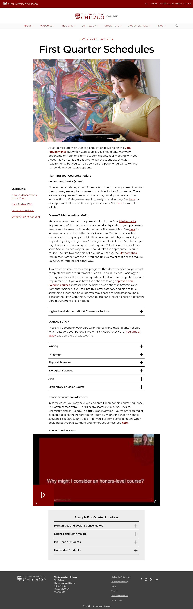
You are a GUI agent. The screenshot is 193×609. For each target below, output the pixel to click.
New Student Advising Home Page (24, 196)
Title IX (114, 591)
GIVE (188, 3)
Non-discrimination (119, 596)
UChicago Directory (119, 582)
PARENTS (180, 3)
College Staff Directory (120, 577)
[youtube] (157, 580)
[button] (176, 26)
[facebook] (142, 580)
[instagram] (147, 580)
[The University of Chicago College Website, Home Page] (96, 16)
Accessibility (116, 600)
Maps (113, 586)
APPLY (154, 3)
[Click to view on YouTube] (155, 501)
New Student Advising (96, 39)
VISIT (147, 3)
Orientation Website (23, 210)
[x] (152, 580)
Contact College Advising (26, 216)
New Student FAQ (22, 204)
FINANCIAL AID (166, 3)
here (132, 199)
